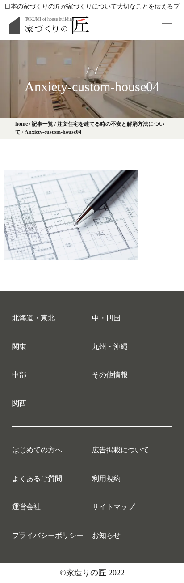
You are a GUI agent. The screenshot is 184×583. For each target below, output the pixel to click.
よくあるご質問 (37, 478)
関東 (19, 346)
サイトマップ (113, 507)
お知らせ (106, 535)
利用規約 (106, 478)
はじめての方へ (37, 450)
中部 (19, 375)
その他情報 (110, 375)
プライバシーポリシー (48, 535)
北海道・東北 (33, 318)
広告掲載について (120, 450)
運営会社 (26, 507)
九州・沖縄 (110, 346)
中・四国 (106, 318)
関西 (19, 403)
